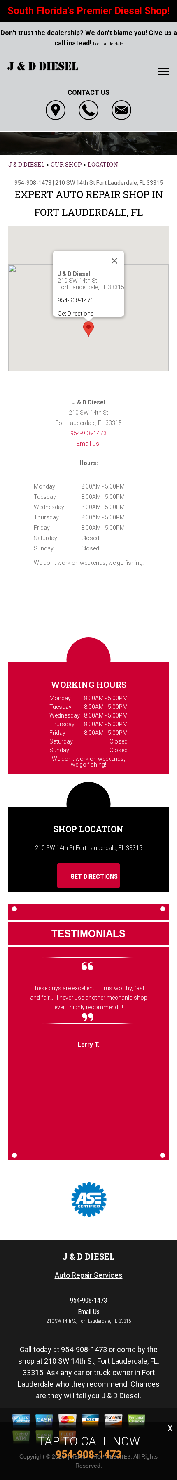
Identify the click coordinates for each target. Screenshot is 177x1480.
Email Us (89, 1312)
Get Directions (76, 313)
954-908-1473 (32, 182)
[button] (88, 329)
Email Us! (88, 443)
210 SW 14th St (75, 182)
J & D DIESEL (26, 164)
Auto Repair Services (89, 1275)
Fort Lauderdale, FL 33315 (129, 182)
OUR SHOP (66, 164)
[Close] (114, 261)
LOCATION (103, 164)
